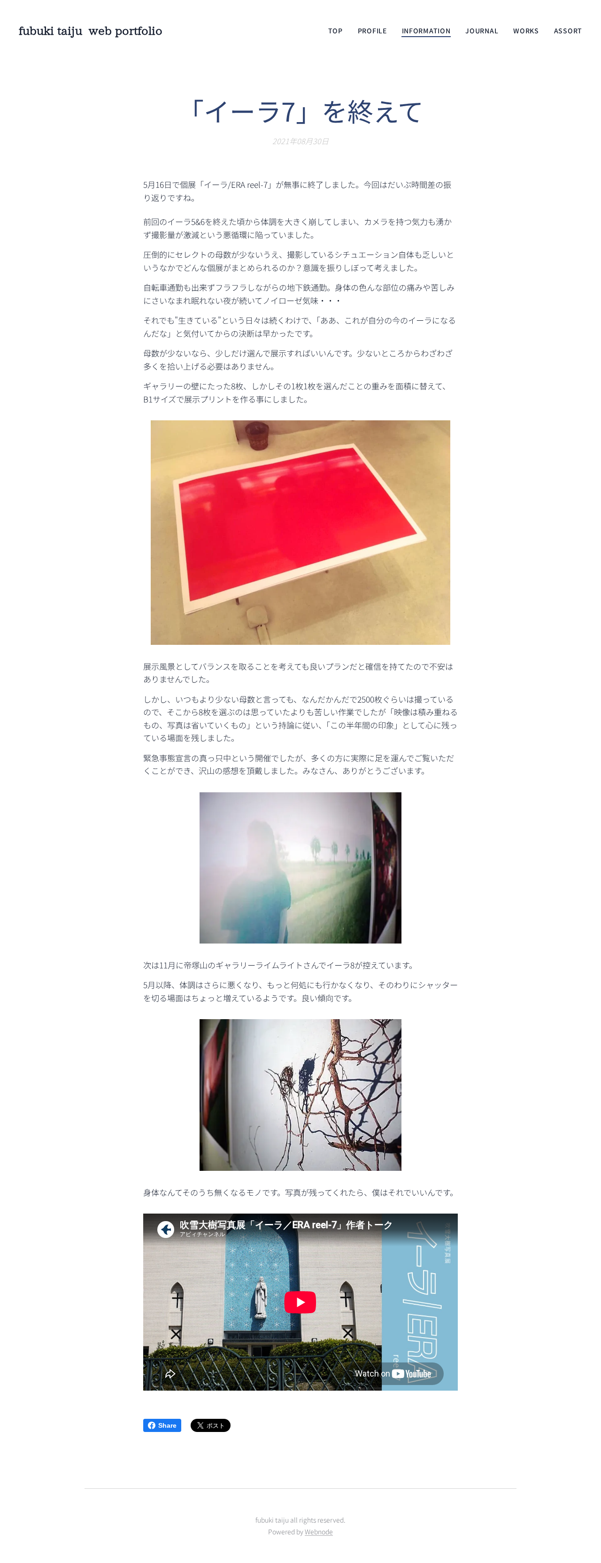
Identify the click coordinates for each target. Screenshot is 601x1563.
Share (167, 1425)
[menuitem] (338, 30)
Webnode (319, 1531)
